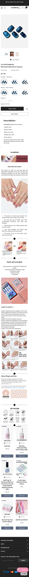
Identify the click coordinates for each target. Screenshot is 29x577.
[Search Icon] (6, 8)
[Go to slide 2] (5, 477)
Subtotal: (3, 104)
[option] (14, 2)
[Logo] (15, 8)
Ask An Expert (15, 59)
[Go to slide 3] (6, 477)
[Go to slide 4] (7, 477)
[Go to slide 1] (4, 443)
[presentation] (2, 82)
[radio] (4, 82)
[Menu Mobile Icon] (2, 8)
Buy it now (14, 114)
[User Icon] (19, 8)
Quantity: (3, 98)
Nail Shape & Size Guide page (17, 387)
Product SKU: (4, 70)
